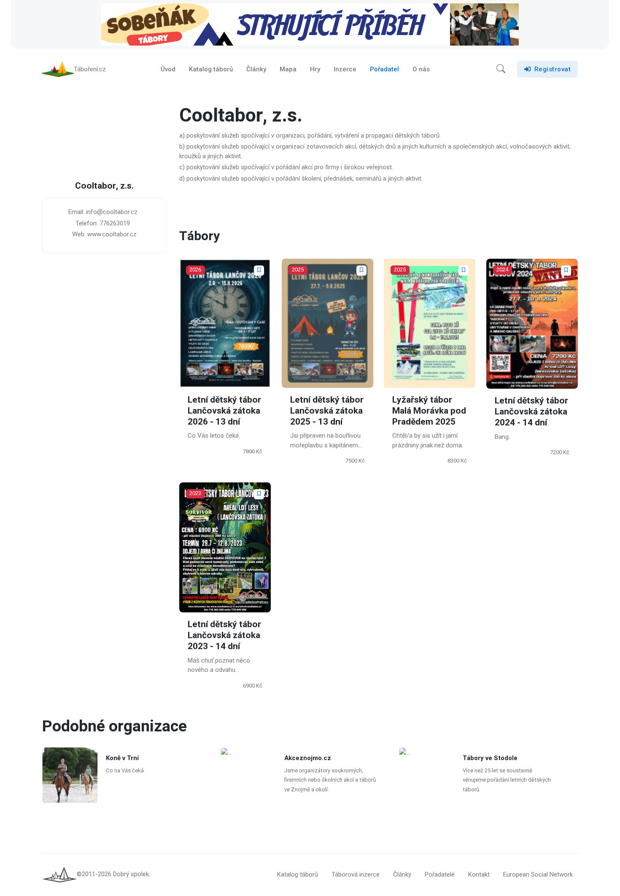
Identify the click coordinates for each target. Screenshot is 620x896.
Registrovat (552, 69)
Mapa (288, 69)
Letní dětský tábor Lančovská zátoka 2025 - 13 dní (327, 410)
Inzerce (345, 69)
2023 (195, 493)
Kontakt (479, 874)
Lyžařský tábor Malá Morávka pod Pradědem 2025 (429, 410)
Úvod (168, 69)
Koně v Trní (122, 758)
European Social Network (538, 874)
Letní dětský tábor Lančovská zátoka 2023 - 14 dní (224, 635)
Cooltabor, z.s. (104, 186)
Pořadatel (384, 69)
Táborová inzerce (356, 874)
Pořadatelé (440, 874)
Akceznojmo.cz (307, 758)
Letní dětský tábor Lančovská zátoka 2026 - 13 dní (224, 410)
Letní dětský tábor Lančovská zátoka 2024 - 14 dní (531, 412)
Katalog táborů (211, 69)
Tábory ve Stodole (490, 758)
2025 (298, 269)
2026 (195, 269)
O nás (421, 69)
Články (256, 69)
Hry (315, 69)
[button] (500, 69)
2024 (502, 269)
